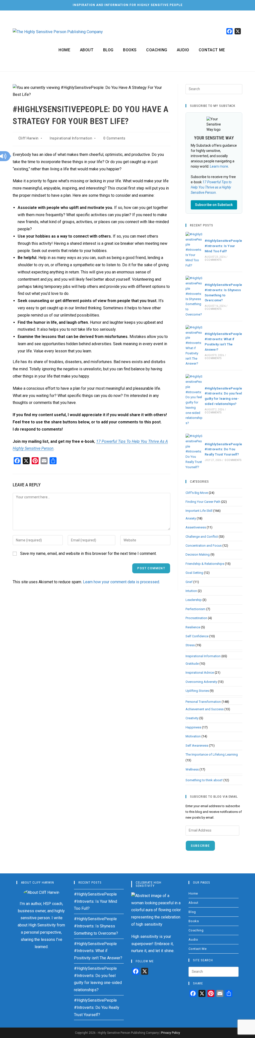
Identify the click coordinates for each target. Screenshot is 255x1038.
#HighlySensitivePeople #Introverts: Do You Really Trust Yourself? (223, 449)
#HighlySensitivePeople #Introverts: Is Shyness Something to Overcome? (96, 926)
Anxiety (191, 518)
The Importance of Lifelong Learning (212, 754)
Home (193, 893)
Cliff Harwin (28, 138)
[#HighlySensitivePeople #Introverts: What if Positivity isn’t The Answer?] (194, 345)
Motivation (193, 736)
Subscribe (200, 845)
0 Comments (114, 138)
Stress (190, 645)
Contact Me (197, 949)
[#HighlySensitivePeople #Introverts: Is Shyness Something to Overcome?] (194, 296)
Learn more (219, 166)
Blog (192, 912)
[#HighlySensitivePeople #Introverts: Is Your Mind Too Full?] (194, 250)
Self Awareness (197, 745)
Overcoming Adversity (201, 682)
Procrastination (196, 618)
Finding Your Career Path (203, 502)
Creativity (192, 718)
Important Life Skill (199, 511)
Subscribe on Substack (214, 205)
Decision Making (198, 554)
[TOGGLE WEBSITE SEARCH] (236, 50)
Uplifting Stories (197, 691)
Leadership (194, 600)
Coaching (196, 930)
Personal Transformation (203, 702)
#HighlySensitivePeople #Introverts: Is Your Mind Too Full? (223, 246)
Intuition (191, 591)
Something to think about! (204, 780)
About (193, 903)
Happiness (193, 727)
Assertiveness (196, 527)
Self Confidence (197, 636)
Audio (193, 939)
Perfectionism (195, 609)
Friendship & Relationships (205, 564)
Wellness (192, 769)
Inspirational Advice (200, 672)
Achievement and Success (205, 709)
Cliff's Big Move (197, 493)
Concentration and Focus (204, 545)
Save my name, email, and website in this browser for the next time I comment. (88, 553)
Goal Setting (194, 573)
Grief (189, 582)
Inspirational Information (71, 138)
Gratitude (192, 663)
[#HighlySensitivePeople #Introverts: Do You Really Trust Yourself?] (194, 452)
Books (194, 921)
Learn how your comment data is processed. (121, 582)
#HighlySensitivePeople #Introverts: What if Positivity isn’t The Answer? (98, 951)
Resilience (193, 627)
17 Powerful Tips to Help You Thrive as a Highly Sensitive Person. (211, 187)
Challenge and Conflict (202, 536)
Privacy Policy (170, 1033)
